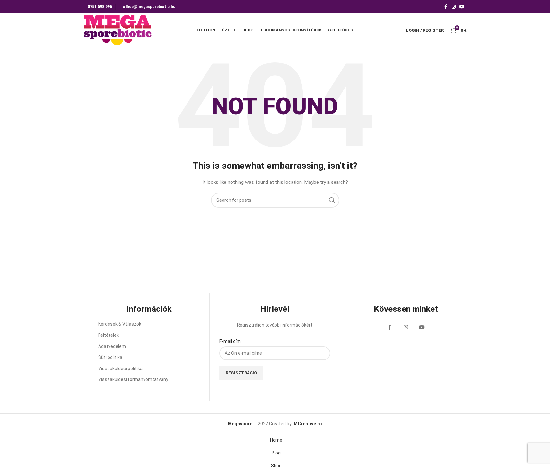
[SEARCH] (332, 200)
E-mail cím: (230, 341)
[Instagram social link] (454, 7)
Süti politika (110, 357)
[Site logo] (118, 29)
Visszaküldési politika (120, 368)
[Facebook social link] (446, 7)
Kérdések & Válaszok (119, 324)
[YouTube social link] (462, 7)
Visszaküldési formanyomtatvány (133, 379)
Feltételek (108, 335)
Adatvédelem (112, 346)
